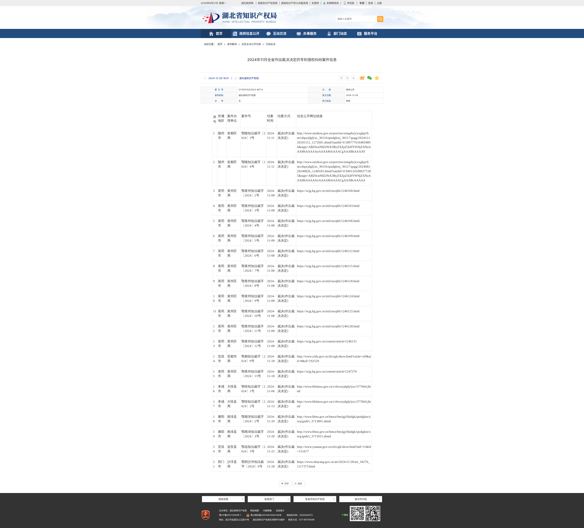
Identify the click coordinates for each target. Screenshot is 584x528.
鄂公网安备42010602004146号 (265, 515)
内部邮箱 (267, 510)
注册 (379, 3)
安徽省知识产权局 (314, 493)
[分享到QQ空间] (376, 77)
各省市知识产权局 (315, 499)
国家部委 (223, 499)
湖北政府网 (247, 3)
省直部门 (269, 499)
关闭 (300, 483)
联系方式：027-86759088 (301, 519)
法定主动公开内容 (251, 44)
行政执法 (270, 44)
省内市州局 (361, 499)
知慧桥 (315, 3)
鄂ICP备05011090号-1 (230, 515)
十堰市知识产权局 (360, 493)
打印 (286, 483)
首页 (219, 44)
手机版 (350, 3)
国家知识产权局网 (267, 3)
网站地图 (254, 510)
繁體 (362, 3)
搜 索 (380, 19)
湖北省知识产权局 (251, 17)
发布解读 (232, 44)
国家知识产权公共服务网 (294, 3)
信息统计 (280, 510)
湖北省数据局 (269, 493)
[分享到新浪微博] (362, 77)
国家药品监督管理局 (223, 493)
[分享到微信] (369, 77)
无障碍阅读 (333, 3)
